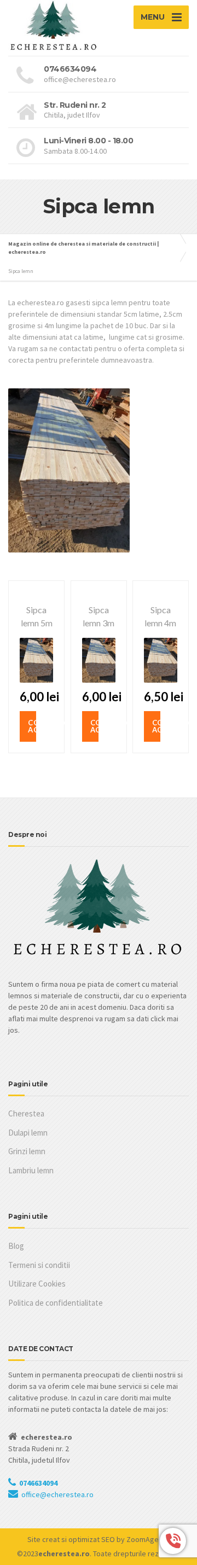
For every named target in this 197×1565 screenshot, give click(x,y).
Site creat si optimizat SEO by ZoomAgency (98, 1539)
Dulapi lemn (28, 1132)
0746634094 (38, 1483)
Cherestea (26, 1113)
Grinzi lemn (26, 1151)
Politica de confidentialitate (55, 1303)
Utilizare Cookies (37, 1283)
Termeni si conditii (39, 1265)
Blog (16, 1246)
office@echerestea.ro (57, 1494)
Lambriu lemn (31, 1170)
